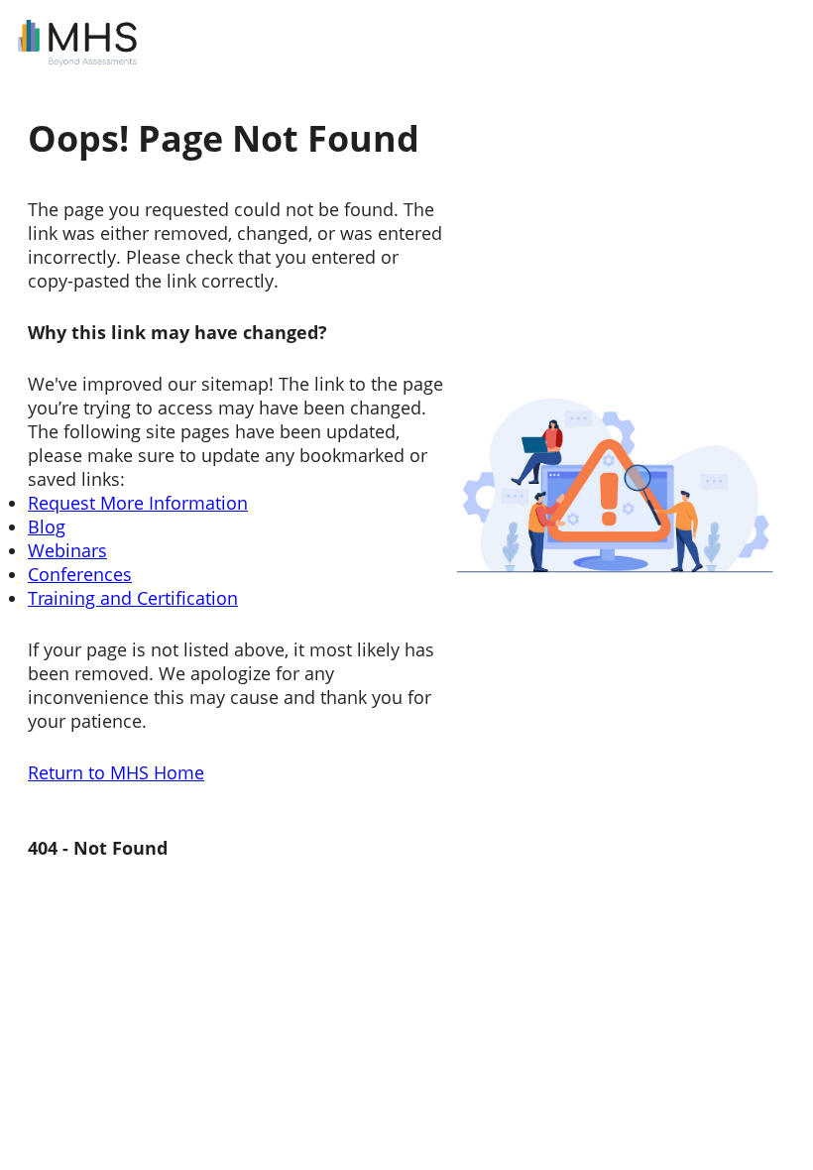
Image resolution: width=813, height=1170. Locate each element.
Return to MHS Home (116, 772)
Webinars (67, 550)
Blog (46, 526)
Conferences (80, 574)
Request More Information (138, 503)
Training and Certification (133, 598)
